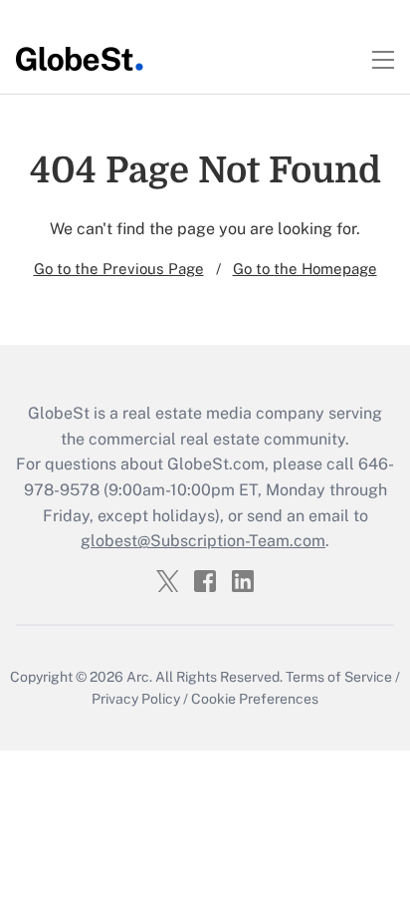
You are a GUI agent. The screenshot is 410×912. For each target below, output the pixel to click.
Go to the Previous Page (119, 268)
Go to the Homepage (305, 268)
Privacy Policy (136, 699)
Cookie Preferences (254, 699)
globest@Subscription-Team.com (203, 540)
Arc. (139, 677)
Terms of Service (339, 677)
